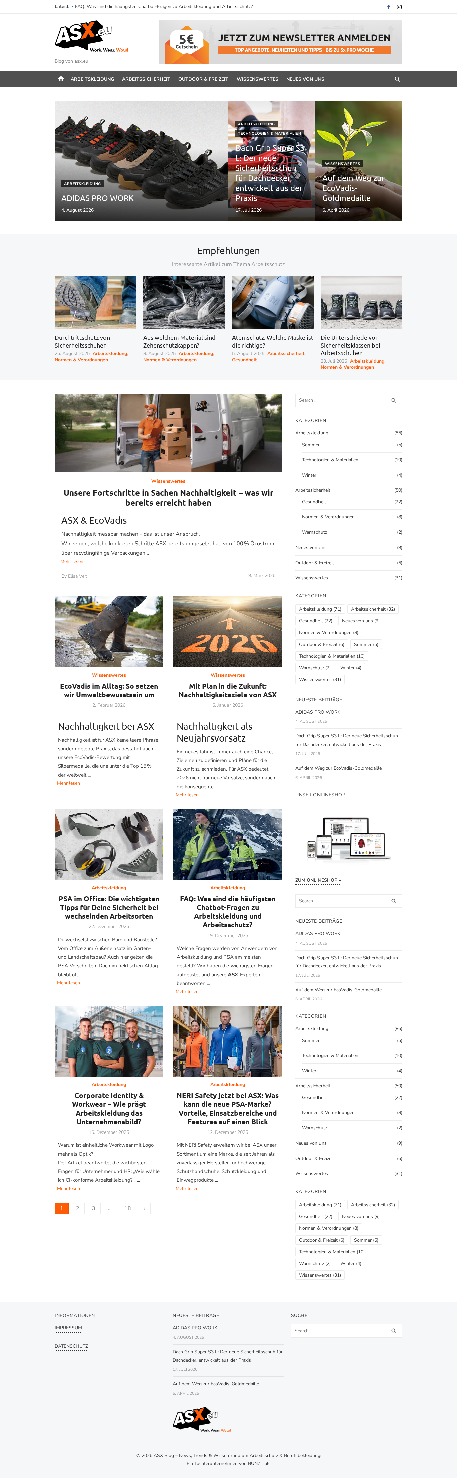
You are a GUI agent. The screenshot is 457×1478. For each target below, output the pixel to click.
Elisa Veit (77, 576)
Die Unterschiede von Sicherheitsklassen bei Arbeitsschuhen (350, 345)
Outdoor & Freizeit (203, 79)
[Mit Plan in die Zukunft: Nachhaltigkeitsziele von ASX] (227, 631)
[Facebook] (389, 7)
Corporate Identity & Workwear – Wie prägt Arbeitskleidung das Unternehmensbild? (109, 1108)
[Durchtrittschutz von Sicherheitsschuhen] (95, 302)
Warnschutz (314, 532)
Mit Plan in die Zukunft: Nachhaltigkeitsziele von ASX (228, 690)
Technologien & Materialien (269, 133)
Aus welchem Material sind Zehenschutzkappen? (179, 341)
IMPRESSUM (68, 1328)
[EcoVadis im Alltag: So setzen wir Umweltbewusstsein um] (109, 631)
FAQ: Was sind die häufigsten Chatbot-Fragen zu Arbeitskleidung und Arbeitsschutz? (228, 911)
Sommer (311, 444)
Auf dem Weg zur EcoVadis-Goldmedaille (338, 768)
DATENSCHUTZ (71, 1346)
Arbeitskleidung (92, 79)
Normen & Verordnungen (81, 360)
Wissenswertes (257, 79)
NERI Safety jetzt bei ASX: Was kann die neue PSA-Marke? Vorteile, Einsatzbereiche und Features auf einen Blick (228, 1108)
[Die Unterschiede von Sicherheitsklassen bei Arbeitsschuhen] (361, 302)
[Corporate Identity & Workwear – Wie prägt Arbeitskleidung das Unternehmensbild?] (109, 1041)
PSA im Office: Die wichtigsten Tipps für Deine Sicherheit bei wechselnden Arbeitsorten (166, 6)
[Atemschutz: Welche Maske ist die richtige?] (273, 302)
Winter (309, 475)
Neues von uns (305, 79)
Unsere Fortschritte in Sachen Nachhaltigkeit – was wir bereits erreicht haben (168, 497)
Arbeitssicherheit (146, 79)
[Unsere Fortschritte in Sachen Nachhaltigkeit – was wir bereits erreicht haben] (168, 433)
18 (127, 1208)
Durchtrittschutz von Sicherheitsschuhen (82, 341)
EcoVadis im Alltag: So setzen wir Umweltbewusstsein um (109, 690)
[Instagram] (399, 7)
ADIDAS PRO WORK (317, 712)
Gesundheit (244, 360)
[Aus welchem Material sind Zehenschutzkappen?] (184, 302)
